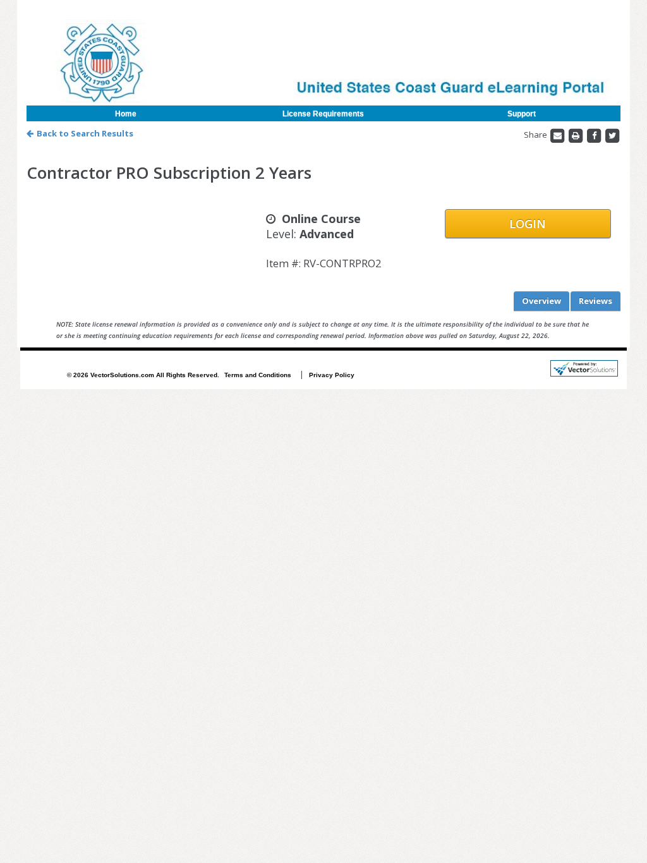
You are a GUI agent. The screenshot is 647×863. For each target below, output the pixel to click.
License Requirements (323, 113)
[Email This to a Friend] (558, 135)
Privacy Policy (331, 374)
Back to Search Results (85, 133)
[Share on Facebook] (595, 135)
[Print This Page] (576, 135)
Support (521, 113)
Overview (541, 300)
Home (125, 113)
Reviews (595, 300)
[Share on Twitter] (612, 135)
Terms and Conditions (257, 374)
